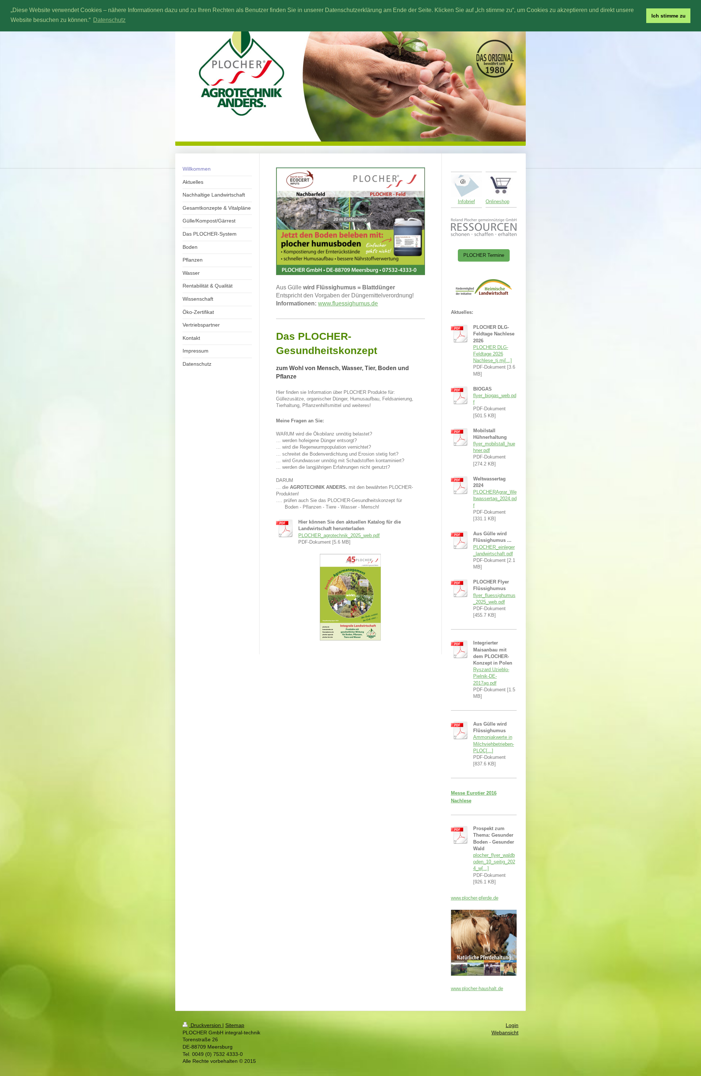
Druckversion (205, 1025)
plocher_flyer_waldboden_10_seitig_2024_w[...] (494, 861)
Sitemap (234, 1025)
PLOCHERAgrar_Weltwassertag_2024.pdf (495, 498)
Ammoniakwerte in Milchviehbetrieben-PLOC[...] (493, 743)
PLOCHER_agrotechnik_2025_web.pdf (339, 535)
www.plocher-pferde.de (474, 898)
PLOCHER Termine (483, 255)
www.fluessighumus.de (348, 303)
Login (512, 1025)
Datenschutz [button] (109, 20)
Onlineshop (497, 201)
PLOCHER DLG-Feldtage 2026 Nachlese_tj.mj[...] (492, 354)
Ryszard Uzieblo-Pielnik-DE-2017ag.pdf (491, 676)
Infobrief (466, 201)
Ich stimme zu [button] (668, 16)
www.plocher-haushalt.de (477, 988)
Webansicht (504, 1032)
